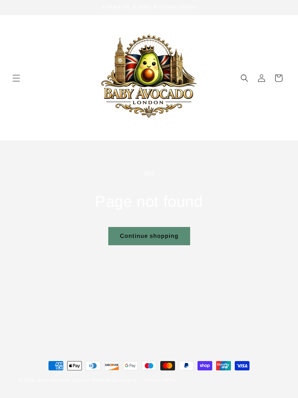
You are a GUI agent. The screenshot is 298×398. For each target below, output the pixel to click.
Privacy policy (161, 379)
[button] (16, 78)
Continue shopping (149, 235)
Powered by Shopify (114, 380)
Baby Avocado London (64, 380)
